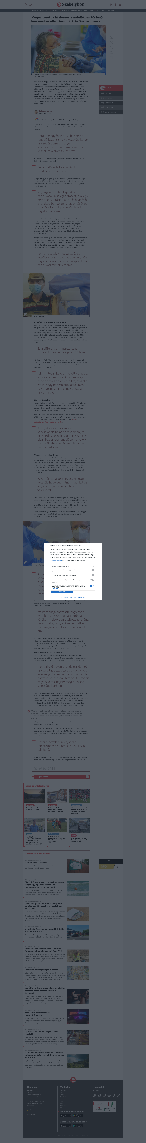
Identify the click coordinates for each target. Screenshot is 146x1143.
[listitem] (73, 566)
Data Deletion (64, 597)
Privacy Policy (81, 597)
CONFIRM (62, 591)
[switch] (92, 570)
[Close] (99, 545)
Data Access (73, 597)
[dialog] (73, 571)
